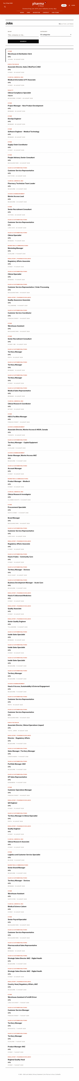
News (22, 12)
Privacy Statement (38, 1074)
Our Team (55, 12)
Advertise (36, 12)
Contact (46, 12)
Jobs (28, 12)
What (10, 31)
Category (43, 31)
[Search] (5, 6)
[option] (39, 55)
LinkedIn (58, 1074)
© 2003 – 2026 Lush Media (25, 1074)
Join (63, 5)
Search (23, 41)
